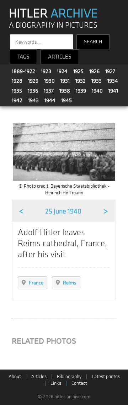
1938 (64, 90)
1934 (112, 80)
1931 (65, 80)
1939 (81, 90)
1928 (17, 80)
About (15, 376)
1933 (96, 80)
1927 (110, 71)
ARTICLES (59, 56)
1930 (49, 80)
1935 (17, 90)
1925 (78, 71)
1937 (49, 90)
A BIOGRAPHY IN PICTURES (53, 25)
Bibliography (69, 376)
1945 (66, 100)
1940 (97, 90)
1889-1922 (23, 71)
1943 (33, 100)
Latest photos (106, 376)
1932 (80, 80)
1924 (62, 71)
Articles (39, 376)
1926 (94, 71)
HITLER (53, 13)
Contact (79, 383)
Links (55, 383)
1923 (46, 71)
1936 (33, 90)
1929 (33, 80)
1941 (113, 90)
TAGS (23, 56)
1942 (17, 100)
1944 (49, 100)
